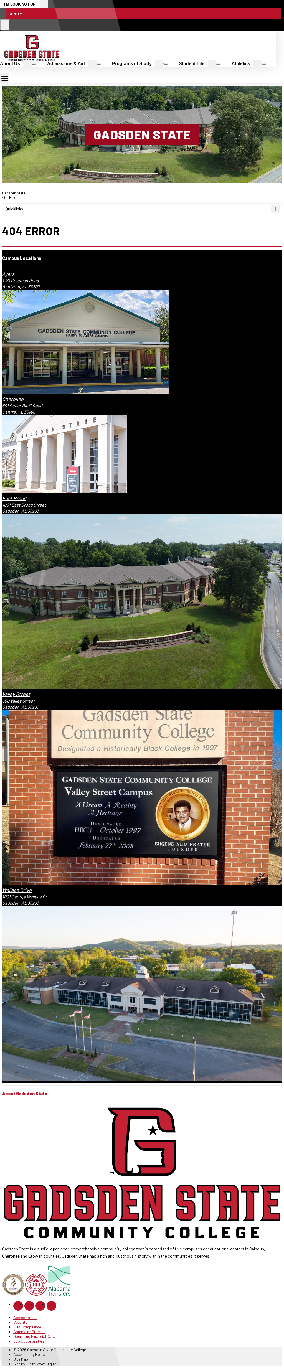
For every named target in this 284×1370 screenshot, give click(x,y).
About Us (10, 63)
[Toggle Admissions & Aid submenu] (99, 64)
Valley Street (16, 694)
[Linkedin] (40, 1306)
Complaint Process (29, 1331)
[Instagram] (29, 1306)
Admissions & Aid (66, 63)
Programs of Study (132, 63)
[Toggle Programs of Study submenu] (165, 64)
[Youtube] (51, 1306)
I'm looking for (20, 4)
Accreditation (25, 1317)
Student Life (191, 63)
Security (20, 1322)
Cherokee (13, 399)
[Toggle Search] (5, 24)
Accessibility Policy (29, 1354)
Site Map (20, 1359)
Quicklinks (14, 208)
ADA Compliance (27, 1327)
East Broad (14, 498)
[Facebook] (18, 1306)
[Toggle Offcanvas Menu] (4, 78)
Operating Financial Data (34, 1336)
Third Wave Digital (42, 1363)
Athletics (241, 63)
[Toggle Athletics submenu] (264, 64)
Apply (16, 13)
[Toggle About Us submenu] (34, 64)
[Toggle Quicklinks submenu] (275, 209)
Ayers (8, 274)
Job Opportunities (28, 1341)
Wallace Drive (17, 890)
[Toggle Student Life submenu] (218, 64)
